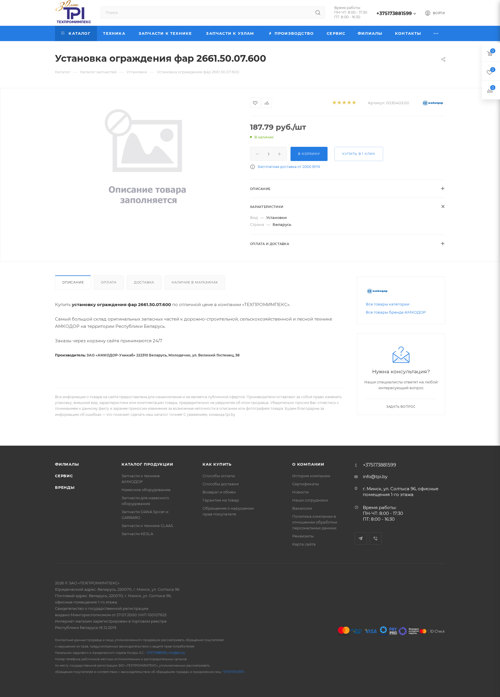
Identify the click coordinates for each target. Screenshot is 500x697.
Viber (375, 538)
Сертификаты (305, 484)
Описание (73, 282)
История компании (311, 475)
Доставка (144, 282)
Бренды (65, 487)
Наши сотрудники (310, 500)
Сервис (64, 475)
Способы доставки (221, 484)
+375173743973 (233, 672)
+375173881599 (394, 13)
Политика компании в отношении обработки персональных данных (314, 522)
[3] (343, 103)
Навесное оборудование (146, 489)
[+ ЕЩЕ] (436, 33)
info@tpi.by (375, 476)
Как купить (217, 464)
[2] (339, 103)
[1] (334, 103)
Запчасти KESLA (137, 533)
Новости (300, 492)
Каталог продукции (147, 464)
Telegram (360, 538)
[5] (353, 103)
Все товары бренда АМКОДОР (396, 312)
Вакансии (302, 508)
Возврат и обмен (219, 492)
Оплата (109, 282)
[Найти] (318, 12)
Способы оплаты (219, 475)
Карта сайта (304, 544)
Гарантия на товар (221, 500)
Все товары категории (387, 304)
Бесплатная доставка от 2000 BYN (289, 166)
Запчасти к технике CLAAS (147, 525)
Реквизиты (303, 536)
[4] (348, 103)
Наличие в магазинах (195, 282)
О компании (308, 464)
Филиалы (67, 464)
